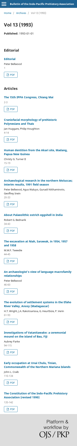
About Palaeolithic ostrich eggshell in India (33, 215)
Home (7, 13)
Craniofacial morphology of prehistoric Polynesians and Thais (30, 122)
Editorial (9, 59)
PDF (12, 74)
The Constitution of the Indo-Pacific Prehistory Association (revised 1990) (36, 395)
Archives (21, 13)
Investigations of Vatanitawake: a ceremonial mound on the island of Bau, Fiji (35, 334)
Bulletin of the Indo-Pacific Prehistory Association (42, 4)
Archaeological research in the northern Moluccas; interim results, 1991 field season (38, 182)
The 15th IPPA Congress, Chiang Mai (28, 97)
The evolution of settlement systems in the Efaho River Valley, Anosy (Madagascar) (37, 304)
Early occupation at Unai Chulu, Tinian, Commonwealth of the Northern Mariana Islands (37, 365)
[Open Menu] (4, 4)
